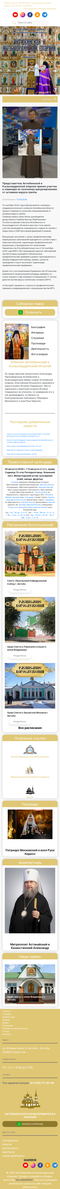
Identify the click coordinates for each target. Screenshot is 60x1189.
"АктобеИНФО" (24, 1179)
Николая (24, 502)
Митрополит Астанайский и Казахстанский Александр (30, 946)
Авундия (15, 497)
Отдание (14, 482)
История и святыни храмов (15, 1028)
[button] (47, 99)
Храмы (5, 1022)
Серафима (49, 500)
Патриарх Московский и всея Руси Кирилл (30, 852)
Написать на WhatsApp (32, 1124)
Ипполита (49, 495)
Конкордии (29, 497)
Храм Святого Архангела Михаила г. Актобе (22, 454)
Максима (43, 485)
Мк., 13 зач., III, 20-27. (17, 515)
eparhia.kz (8, 1152)
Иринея (8, 497)
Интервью (37, 332)
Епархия (6, 1020)
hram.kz (7, 1144)
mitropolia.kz (10, 1140)
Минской (30, 505)
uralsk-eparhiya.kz (13, 1155)
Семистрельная (34, 507)
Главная (6, 1011)
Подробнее (20, 590)
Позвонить (33, 312)
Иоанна (51, 497)
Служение (37, 338)
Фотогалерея (39, 354)
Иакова (32, 502)
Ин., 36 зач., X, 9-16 (19, 513)
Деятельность (40, 348)
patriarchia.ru (10, 1148)
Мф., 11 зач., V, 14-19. (30, 518)
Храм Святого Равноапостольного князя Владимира (24, 450)
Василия (22, 505)
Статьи (5, 1031)
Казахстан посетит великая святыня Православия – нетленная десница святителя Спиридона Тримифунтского (28, 435)
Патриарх (6, 1014)
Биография (38, 327)
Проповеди (38, 343)
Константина (20, 500)
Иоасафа (9, 500)
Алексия (51, 502)
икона (50, 485)
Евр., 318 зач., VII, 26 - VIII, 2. (42, 515)
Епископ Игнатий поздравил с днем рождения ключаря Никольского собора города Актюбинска (30, 441)
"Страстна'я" (13, 507)
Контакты (6, 1034)
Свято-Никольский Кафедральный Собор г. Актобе (24, 446)
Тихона (37, 492)
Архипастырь (8, 1017)
